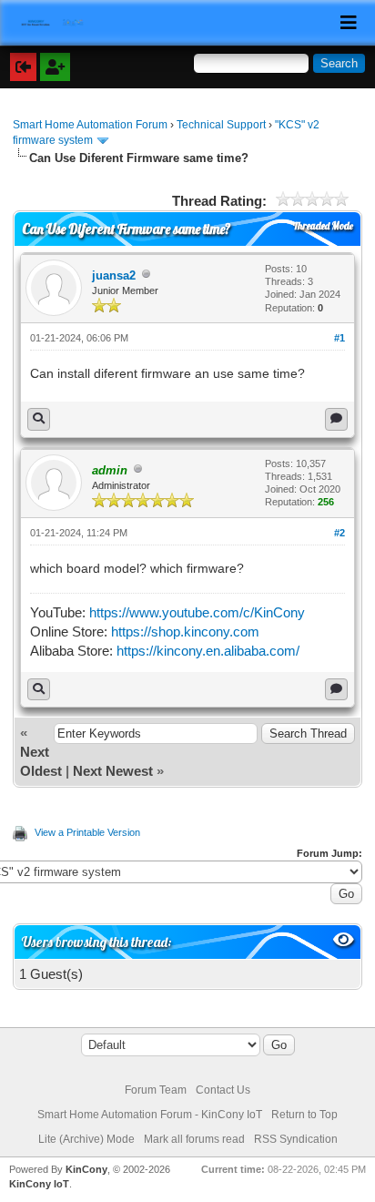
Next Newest (113, 771)
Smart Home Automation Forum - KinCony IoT (149, 1114)
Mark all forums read (194, 1139)
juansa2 (114, 275)
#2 (339, 532)
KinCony (86, 1169)
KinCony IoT (39, 1183)
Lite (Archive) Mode (86, 1139)
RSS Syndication (296, 1139)
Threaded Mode (323, 225)
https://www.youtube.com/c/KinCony (197, 612)
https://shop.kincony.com (185, 631)
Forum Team (156, 1090)
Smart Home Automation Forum (90, 124)
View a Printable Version (87, 832)
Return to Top (304, 1114)
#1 (339, 337)
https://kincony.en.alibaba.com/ (208, 650)
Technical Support (221, 124)
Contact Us (223, 1090)
